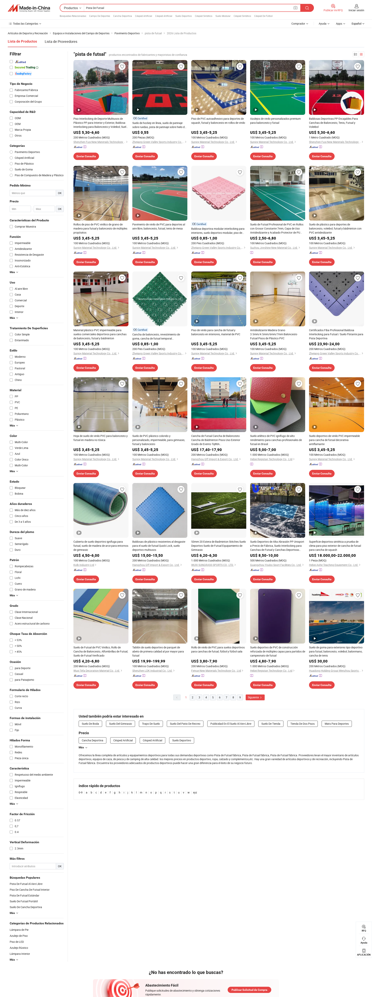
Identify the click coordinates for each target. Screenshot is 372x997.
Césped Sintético (203, 15)
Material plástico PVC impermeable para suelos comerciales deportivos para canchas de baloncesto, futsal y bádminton (100, 334)
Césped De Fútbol (263, 15)
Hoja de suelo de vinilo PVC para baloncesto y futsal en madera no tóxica (100, 438)
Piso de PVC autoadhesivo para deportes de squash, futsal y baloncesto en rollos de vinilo (218, 121)
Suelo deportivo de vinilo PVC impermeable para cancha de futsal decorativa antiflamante (334, 440)
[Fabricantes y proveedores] (29, 8)
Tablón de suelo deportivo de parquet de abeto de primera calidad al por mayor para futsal (158, 651)
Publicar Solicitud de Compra (249, 989)
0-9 (81, 792)
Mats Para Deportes (337, 723)
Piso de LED (17, 942)
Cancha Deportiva (122, 15)
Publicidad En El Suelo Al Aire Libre (230, 723)
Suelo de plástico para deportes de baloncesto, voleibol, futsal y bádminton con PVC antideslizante (335, 228)
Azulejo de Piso (19, 936)
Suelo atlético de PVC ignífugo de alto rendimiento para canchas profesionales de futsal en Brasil (276, 440)
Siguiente (253, 697)
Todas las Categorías (25, 23)
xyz (195, 792)
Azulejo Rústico (19, 948)
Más (81, 747)
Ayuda (322, 23)
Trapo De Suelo (151, 723)
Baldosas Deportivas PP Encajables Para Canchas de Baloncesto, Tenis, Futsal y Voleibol (333, 123)
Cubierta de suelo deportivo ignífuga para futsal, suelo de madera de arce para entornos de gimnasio (100, 546)
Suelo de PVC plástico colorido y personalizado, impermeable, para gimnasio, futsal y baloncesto (158, 440)
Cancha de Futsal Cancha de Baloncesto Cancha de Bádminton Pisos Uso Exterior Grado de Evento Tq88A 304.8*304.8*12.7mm (215, 440)
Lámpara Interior (20, 954)
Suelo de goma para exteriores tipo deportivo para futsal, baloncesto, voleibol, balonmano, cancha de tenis (336, 651)
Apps (339, 23)
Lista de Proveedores (61, 41)
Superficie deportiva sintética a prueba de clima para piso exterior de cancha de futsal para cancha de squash (335, 546)
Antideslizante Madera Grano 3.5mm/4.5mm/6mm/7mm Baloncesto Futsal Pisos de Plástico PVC (273, 334)
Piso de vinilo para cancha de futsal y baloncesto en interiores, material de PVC (215, 332)
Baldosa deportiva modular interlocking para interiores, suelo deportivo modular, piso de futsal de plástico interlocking (218, 231)
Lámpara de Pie (19, 930)
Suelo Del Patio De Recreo (185, 723)
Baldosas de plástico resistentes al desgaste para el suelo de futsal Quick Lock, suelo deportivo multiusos (158, 546)
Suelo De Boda (90, 723)
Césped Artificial (143, 15)
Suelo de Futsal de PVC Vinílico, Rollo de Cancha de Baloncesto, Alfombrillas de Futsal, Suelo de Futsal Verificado (100, 651)
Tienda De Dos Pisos (302, 723)
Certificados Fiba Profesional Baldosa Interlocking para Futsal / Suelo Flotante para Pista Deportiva (336, 334)
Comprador (298, 23)
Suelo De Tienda (270, 723)
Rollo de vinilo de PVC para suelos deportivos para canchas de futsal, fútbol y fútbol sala (218, 649)
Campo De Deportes (99, 15)
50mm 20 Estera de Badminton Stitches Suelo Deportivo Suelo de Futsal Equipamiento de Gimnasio (218, 546)
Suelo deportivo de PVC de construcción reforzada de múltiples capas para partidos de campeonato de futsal (277, 651)
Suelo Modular (223, 15)
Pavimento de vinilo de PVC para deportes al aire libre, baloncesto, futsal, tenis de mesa (158, 226)
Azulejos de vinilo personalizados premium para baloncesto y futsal (275, 121)
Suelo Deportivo (183, 15)
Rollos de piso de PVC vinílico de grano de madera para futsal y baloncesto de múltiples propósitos (100, 228)
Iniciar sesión (356, 10)
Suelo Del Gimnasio (120, 723)
